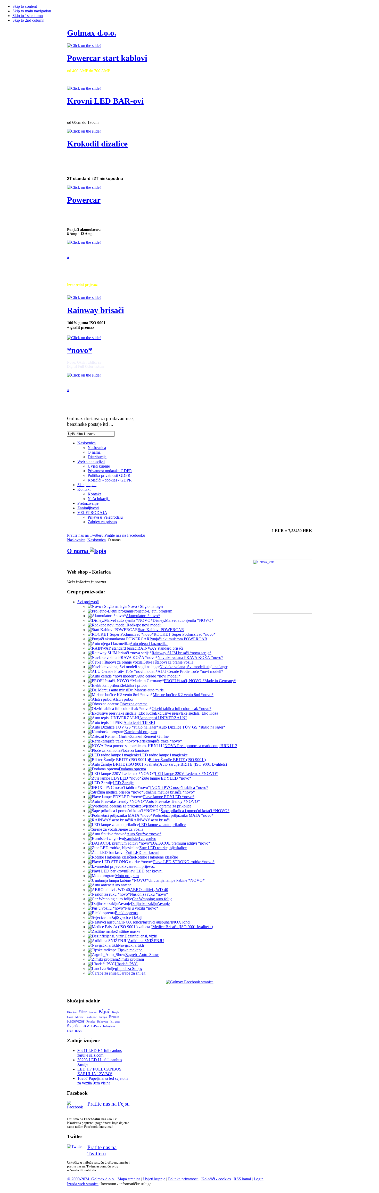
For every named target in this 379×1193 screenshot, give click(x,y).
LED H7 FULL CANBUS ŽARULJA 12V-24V (99, 1071)
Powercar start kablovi (107, 58)
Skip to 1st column (27, 15)
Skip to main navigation (31, 11)
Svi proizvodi (88, 602)
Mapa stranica (129, 1179)
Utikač (85, 1026)
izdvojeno (109, 1026)
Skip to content (24, 6)
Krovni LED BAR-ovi (105, 100)
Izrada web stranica (82, 1184)
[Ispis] (98, 551)
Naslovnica (76, 540)
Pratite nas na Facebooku (124, 535)
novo (78, 1031)
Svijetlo (73, 1026)
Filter (83, 1012)
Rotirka (90, 1021)
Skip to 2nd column (28, 20)
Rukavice (102, 1021)
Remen (114, 1017)
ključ (70, 1030)
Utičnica (96, 1026)
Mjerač (79, 1016)
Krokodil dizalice (97, 143)
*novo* (79, 350)
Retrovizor (75, 1021)
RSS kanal (242, 1179)
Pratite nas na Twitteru (85, 535)
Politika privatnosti (183, 1179)
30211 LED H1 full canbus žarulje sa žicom (99, 1052)
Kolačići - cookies (216, 1179)
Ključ (104, 1011)
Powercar (84, 200)
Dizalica (72, 1012)
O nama (78, 551)
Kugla (115, 1012)
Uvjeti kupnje (154, 1179)
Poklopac (91, 1016)
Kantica (92, 1012)
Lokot (70, 1017)
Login (258, 1179)
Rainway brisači (95, 310)
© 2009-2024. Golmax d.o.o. (91, 1179)
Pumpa (103, 1016)
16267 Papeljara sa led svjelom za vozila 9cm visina (102, 1080)
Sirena (115, 1021)
